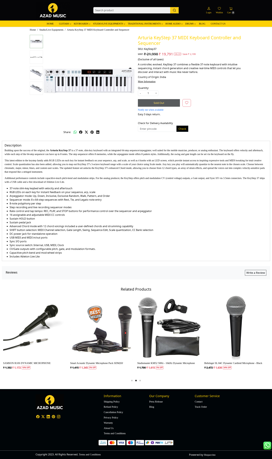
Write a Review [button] (255, 272)
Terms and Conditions (115, 433)
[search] (174, 10)
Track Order (201, 406)
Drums (189, 23)
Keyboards (81, 23)
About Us (108, 428)
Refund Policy (111, 406)
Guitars (64, 23)
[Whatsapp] (75, 132)
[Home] (53, 10)
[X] (43, 417)
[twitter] (86, 132)
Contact (198, 401)
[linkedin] (98, 132)
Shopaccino (209, 454)
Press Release (156, 401)
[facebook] (81, 132)
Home (50, 23)
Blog (202, 23)
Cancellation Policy (113, 412)
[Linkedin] (48, 417)
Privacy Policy (111, 417)
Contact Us (218, 23)
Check (182, 129)
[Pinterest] (53, 417)
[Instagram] (58, 417)
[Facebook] (38, 417)
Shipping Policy (112, 401)
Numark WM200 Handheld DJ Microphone (61, 363)
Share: (67, 132)
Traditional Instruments (144, 23)
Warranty (108, 422)
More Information (147, 81)
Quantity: (143, 88)
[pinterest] (92, 132)
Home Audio (173, 23)
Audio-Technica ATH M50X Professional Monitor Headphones (205, 363)
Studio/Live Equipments (108, 23)
